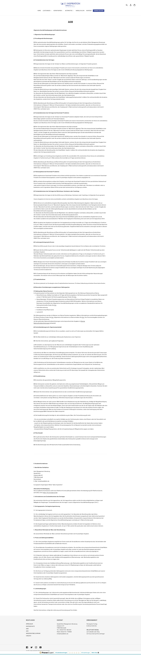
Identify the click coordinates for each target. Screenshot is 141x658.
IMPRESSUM (29, 624)
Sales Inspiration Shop (35, 650)
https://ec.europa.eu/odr (50, 492)
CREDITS (28, 635)
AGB (27, 628)
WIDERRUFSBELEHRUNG (33, 633)
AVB (27, 631)
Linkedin (91, 631)
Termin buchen (98, 10)
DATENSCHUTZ (30, 626)
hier (75, 297)
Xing (98, 631)
